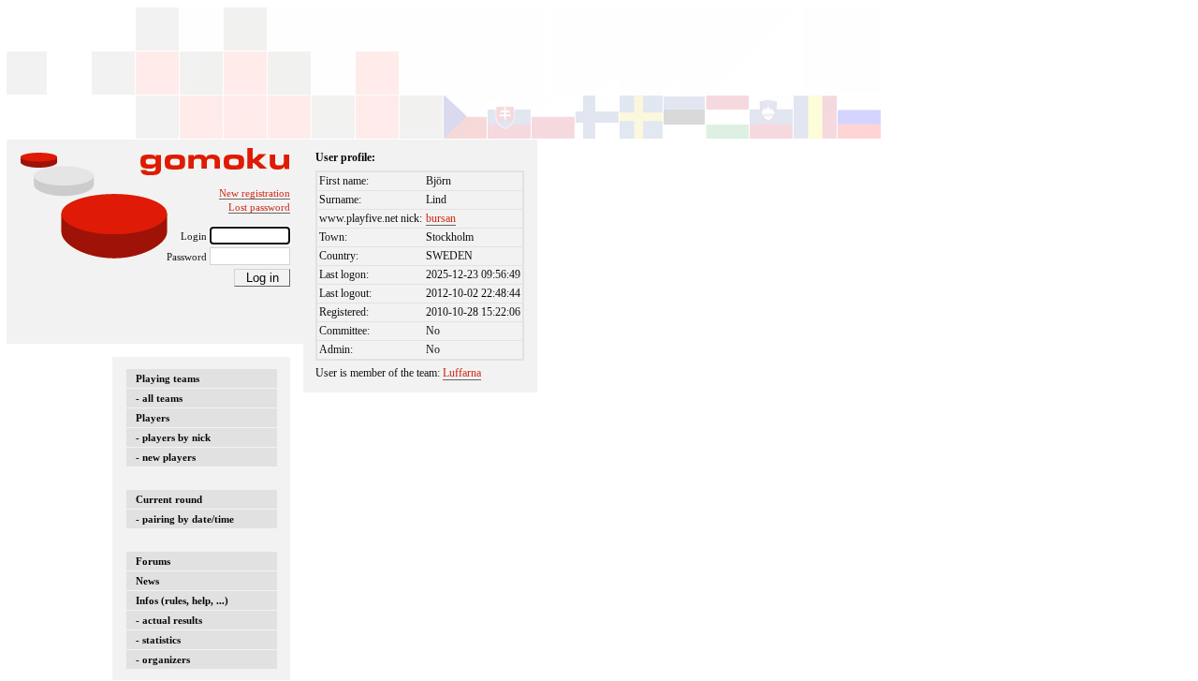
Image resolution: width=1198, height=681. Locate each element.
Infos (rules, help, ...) (182, 600)
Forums (153, 561)
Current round (169, 499)
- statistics (158, 639)
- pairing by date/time (185, 519)
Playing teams (167, 378)
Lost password (259, 207)
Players (152, 417)
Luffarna (462, 372)
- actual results (169, 620)
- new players (166, 457)
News (147, 580)
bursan (441, 218)
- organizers (163, 659)
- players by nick (173, 437)
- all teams (159, 398)
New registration (254, 193)
